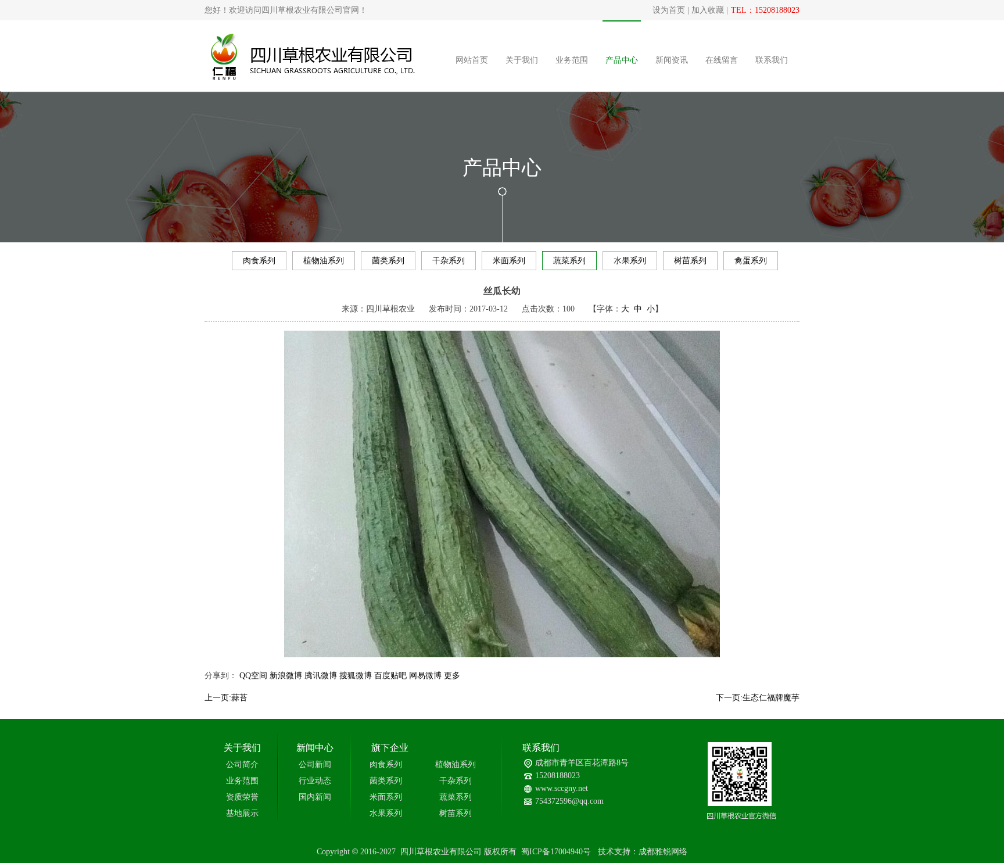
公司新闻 (315, 764)
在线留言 (721, 60)
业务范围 (571, 60)
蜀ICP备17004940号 (556, 851)
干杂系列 (448, 260)
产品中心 (621, 60)
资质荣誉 (242, 797)
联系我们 (771, 60)
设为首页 (668, 10)
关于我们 (521, 60)
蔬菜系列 (569, 260)
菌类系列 (388, 260)
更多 (452, 675)
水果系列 (630, 260)
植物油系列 (323, 260)
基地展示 (242, 813)
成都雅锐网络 (663, 851)
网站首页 (472, 60)
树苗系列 (690, 260)
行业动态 (315, 780)
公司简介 (242, 764)
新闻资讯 (671, 60)
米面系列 (509, 260)
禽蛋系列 (750, 260)
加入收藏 (707, 10)
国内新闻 (315, 797)
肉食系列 (259, 260)
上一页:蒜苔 (226, 697)
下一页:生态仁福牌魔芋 (757, 697)
